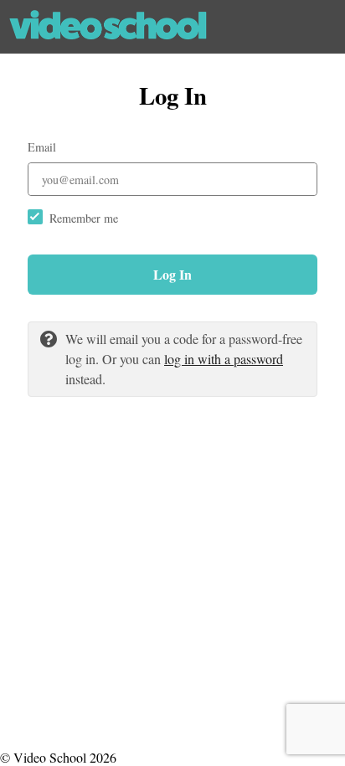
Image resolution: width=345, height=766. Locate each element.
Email (42, 147)
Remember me (83, 218)
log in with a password (223, 359)
